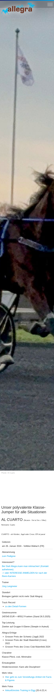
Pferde (3, 473)
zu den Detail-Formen (15, 606)
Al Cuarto (11, 473)
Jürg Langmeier (9, 586)
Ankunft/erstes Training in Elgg (20, 690)
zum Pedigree (8, 556)
